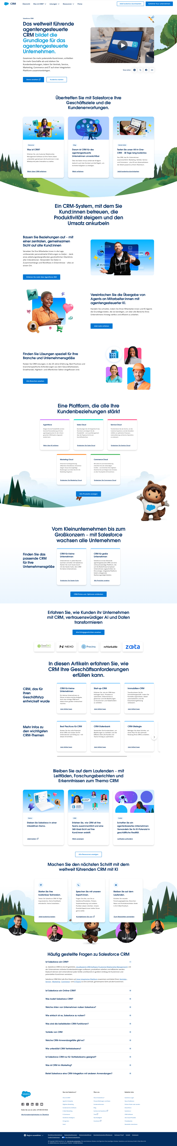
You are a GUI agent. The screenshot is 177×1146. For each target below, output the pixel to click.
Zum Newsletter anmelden (124, 917)
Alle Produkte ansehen (101, 580)
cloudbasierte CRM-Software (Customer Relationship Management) (102, 967)
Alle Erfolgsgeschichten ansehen (88, 632)
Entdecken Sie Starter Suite (69, 580)
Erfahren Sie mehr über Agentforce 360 (41, 277)
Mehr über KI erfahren (50, 445)
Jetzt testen (31, 839)
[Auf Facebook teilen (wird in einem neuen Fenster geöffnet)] (146, 70)
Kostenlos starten (56, 79)
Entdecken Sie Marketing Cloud (71, 480)
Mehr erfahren (77, 171)
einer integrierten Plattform (87, 979)
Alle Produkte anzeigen (88, 494)
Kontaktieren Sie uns (84, 917)
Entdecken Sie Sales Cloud (86, 445)
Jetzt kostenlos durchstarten (128, 171)
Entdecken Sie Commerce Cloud (105, 480)
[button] (154, 737)
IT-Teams (77, 982)
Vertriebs (123, 979)
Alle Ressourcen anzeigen (88, 854)
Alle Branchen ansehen (35, 381)
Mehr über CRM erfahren (36, 171)
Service (48, 982)
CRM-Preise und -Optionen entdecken (88, 594)
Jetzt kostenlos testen (47, 917)
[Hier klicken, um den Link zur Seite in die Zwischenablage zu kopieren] (152, 70)
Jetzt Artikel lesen (66, 709)
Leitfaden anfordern (125, 839)
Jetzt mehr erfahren (101, 326)
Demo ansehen (32, 79)
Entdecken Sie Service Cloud (120, 445)
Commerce (65, 982)
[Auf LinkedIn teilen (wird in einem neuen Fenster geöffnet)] (134, 70)
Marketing (56, 982)
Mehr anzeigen (78, 839)
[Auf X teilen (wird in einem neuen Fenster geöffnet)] (140, 70)
